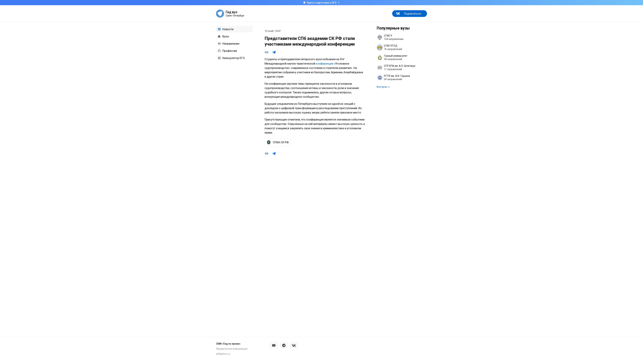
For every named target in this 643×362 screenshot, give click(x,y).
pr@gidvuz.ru (223, 353)
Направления (230, 43)
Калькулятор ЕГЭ (233, 58)
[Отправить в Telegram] (274, 52)
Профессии (229, 50)
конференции (324, 63)
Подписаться (412, 13)
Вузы (225, 36)
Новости (227, 29)
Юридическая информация (231, 348)
